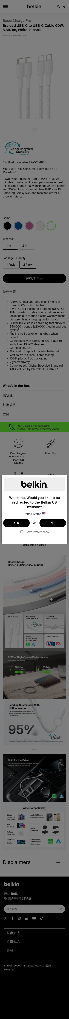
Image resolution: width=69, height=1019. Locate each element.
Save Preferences (37, 532)
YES (16, 522)
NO (53, 522)
